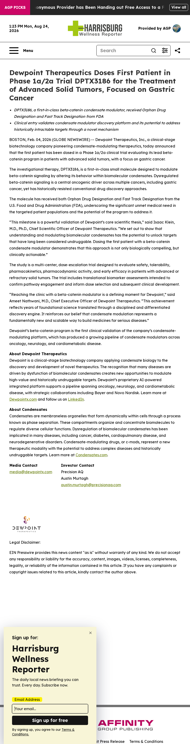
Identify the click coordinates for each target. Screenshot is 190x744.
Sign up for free (50, 720)
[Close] (90, 633)
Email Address (27, 699)
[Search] (153, 50)
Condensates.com (91, 455)
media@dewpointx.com (31, 471)
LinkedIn (76, 399)
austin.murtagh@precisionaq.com (91, 484)
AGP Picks (15, 7)
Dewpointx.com (23, 399)
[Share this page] (177, 50)
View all (178, 7)
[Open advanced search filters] (164, 50)
